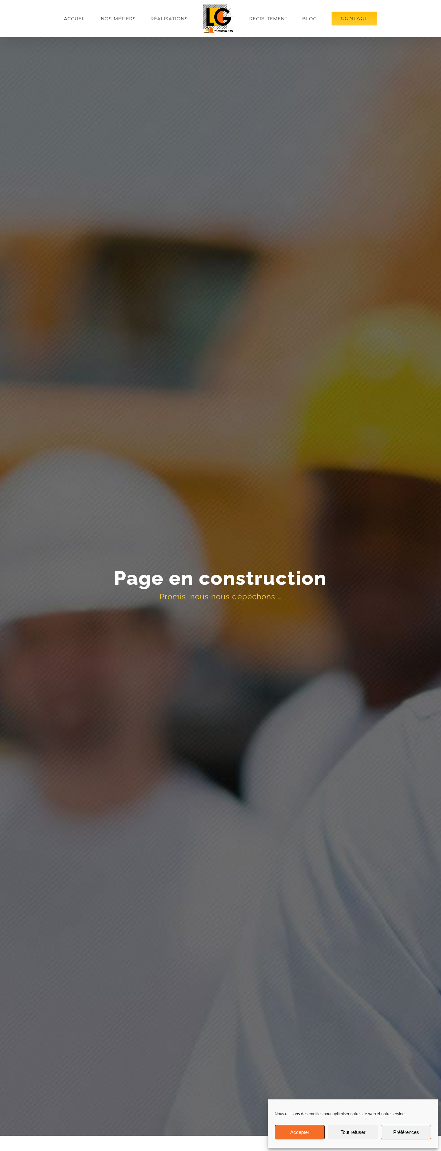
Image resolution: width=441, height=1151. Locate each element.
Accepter (299, 1132)
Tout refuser (353, 1132)
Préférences (406, 1132)
